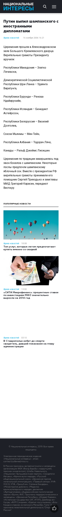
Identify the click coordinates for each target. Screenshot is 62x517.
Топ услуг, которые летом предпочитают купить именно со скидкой (29, 248)
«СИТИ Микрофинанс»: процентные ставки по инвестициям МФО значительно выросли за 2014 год (30, 295)
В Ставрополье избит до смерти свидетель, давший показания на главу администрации (28, 344)
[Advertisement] (31, 392)
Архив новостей (11, 38)
